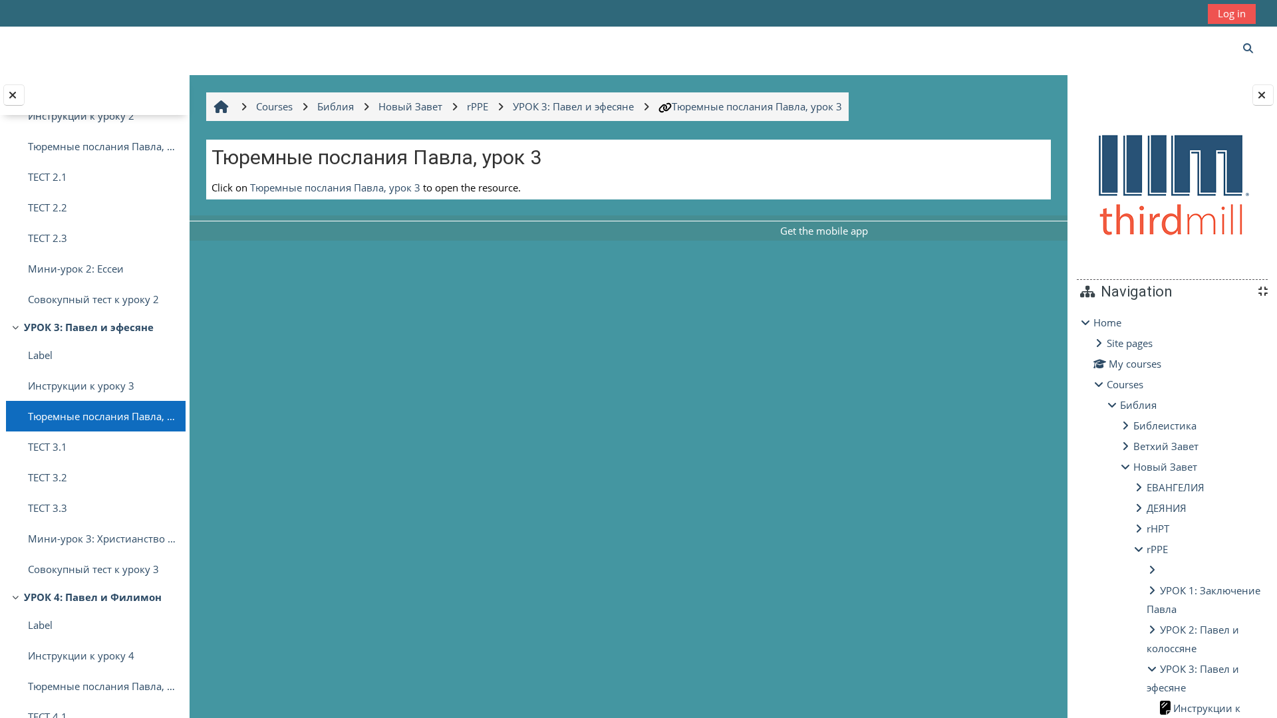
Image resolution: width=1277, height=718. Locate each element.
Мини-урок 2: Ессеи (76, 268)
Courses (1125, 384)
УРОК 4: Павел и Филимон (93, 597)
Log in (1232, 13)
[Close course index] (14, 95)
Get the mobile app (824, 230)
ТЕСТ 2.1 (47, 176)
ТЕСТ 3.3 (47, 508)
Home (1107, 322)
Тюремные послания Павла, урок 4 (103, 686)
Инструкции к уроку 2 (81, 115)
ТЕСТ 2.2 (47, 207)
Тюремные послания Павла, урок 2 (103, 146)
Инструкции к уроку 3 (81, 385)
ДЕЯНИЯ (1167, 508)
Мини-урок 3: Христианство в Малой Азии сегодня (103, 538)
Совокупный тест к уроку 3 (93, 569)
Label (40, 355)
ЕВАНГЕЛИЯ (1176, 487)
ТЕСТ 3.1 (47, 446)
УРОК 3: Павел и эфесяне (89, 327)
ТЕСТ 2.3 (47, 238)
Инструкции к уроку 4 (81, 655)
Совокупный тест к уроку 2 (93, 299)
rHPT (1158, 528)
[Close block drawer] (1263, 95)
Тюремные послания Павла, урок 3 (103, 416)
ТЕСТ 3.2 (47, 477)
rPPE (1157, 549)
